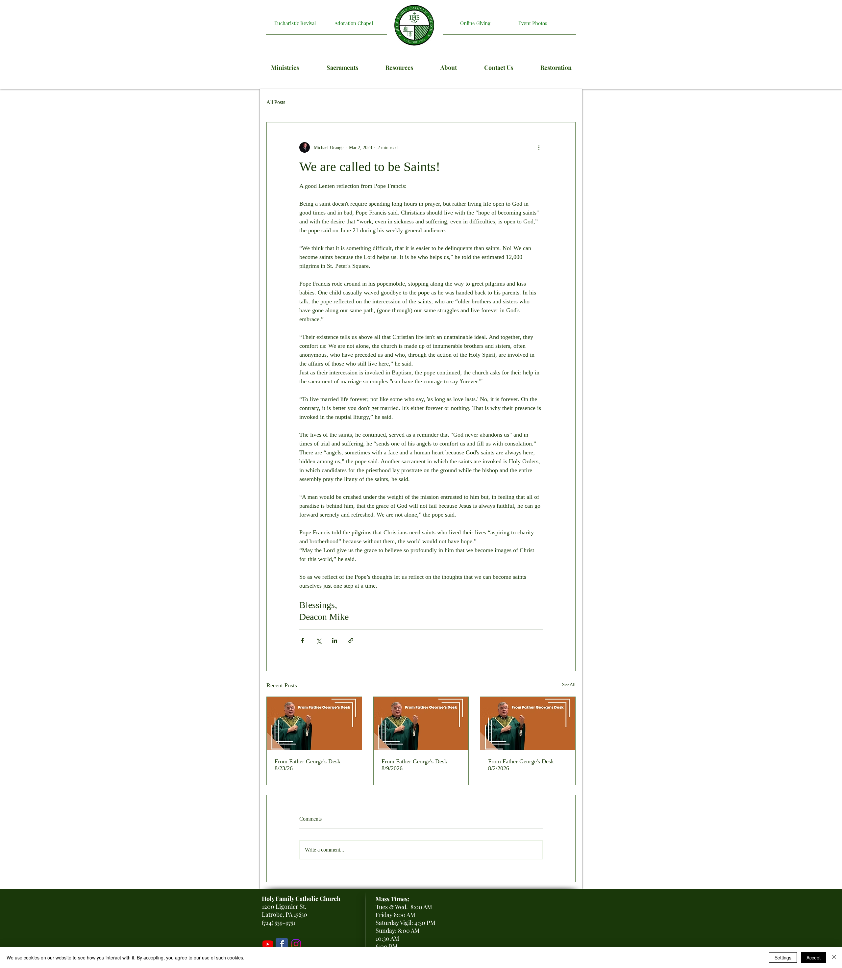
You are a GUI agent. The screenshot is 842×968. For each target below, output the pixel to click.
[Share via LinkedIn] (335, 640)
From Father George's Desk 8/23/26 (307, 765)
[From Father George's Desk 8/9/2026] (421, 723)
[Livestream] (267, 944)
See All (569, 684)
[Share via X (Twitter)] (318, 640)
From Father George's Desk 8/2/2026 (521, 765)
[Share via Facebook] (302, 640)
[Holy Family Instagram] (296, 944)
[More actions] (539, 147)
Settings (783, 957)
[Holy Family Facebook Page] (282, 944)
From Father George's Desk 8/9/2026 (414, 765)
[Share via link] (351, 640)
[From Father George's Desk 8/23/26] (314, 723)
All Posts (275, 102)
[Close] (834, 957)
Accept (813, 957)
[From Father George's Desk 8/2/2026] (527, 723)
